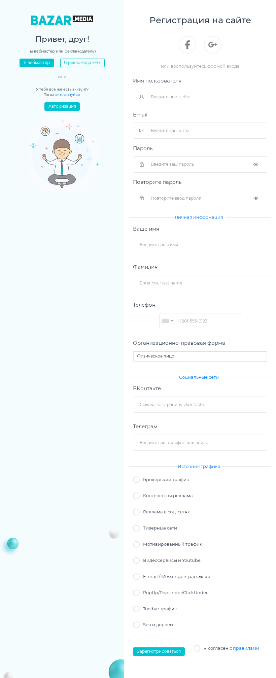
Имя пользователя (157, 80)
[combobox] (167, 321)
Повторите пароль (157, 182)
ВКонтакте (147, 388)
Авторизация (62, 106)
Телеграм (145, 426)
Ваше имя (146, 229)
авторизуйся (67, 94)
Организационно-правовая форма (179, 343)
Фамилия (145, 267)
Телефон (144, 305)
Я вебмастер (37, 62)
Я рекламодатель (82, 62)
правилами (246, 648)
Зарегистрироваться (159, 651)
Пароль (142, 148)
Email (140, 114)
